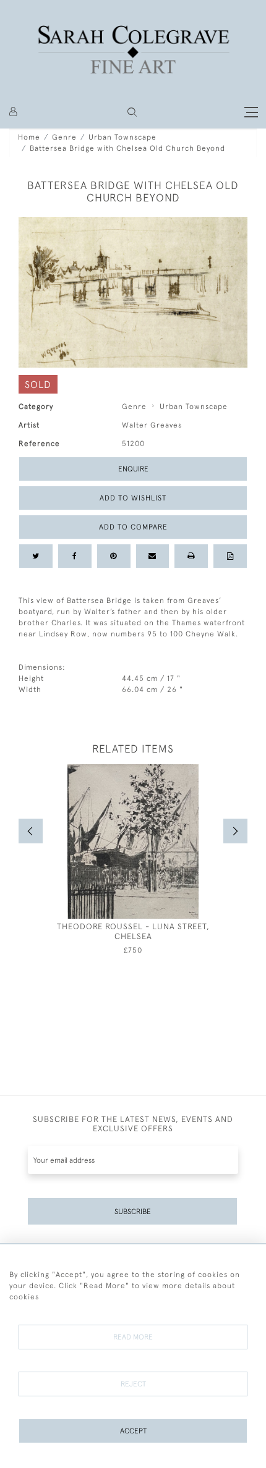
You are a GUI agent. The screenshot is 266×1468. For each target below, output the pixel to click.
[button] (132, 112)
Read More (133, 1337)
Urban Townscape (122, 137)
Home (29, 137)
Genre (64, 137)
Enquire (133, 469)
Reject (133, 1384)
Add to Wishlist (133, 498)
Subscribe (132, 1211)
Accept (133, 1431)
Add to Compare (133, 527)
